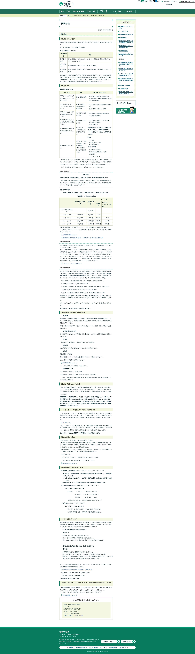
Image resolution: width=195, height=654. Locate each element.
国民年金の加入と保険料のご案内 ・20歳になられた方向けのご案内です (82, 237)
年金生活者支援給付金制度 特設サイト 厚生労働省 (77, 569)
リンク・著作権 (93, 647)
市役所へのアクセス (109, 641)
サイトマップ (103, 647)
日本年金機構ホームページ (69, 234)
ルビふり (175, 1)
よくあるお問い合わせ (124, 103)
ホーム (70, 15)
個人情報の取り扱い (81, 647)
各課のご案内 (77, 15)
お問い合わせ (127, 641)
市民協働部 (86, 15)
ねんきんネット (66, 422)
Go (193, 1)
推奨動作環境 (113, 647)
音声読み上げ (167, 1)
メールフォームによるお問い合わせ (73, 615)
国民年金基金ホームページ (69, 463)
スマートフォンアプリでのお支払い (72, 263)
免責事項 (71, 647)
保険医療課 (94, 15)
